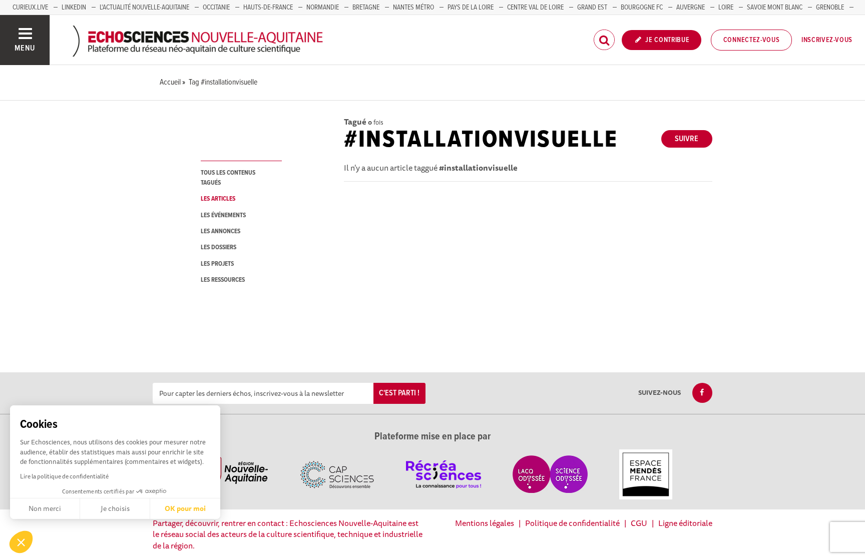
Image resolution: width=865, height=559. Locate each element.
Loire (725, 7)
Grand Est (592, 7)
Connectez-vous (751, 40)
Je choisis (115, 508)
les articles (218, 199)
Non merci (45, 508)
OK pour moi (185, 508)
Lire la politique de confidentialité (64, 476)
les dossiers (218, 247)
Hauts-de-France (268, 7)
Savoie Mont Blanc (774, 7)
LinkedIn (74, 7)
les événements (223, 215)
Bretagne (365, 7)
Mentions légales (484, 522)
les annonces (220, 231)
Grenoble (830, 7)
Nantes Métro (413, 7)
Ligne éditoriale (685, 522)
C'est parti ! (399, 393)
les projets (217, 264)
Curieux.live (30, 7)
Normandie (322, 7)
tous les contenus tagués (228, 178)
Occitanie (216, 7)
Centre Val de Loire (535, 7)
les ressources (223, 280)
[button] (21, 542)
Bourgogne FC (642, 7)
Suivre (686, 139)
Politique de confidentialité (572, 522)
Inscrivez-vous (826, 40)
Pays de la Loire (471, 7)
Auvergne (690, 7)
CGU (639, 522)
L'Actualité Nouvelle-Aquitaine (144, 7)
